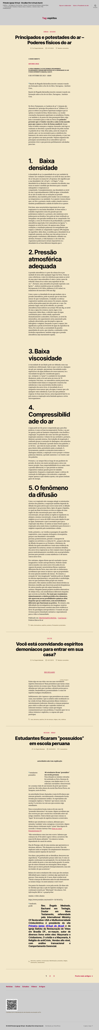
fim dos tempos (49, 719)
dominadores (37, 625)
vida (59, 719)
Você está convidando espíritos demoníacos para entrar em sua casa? (49, 649)
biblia (32, 625)
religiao (56, 719)
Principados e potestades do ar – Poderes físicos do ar (49, 39)
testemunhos (41, 962)
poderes (49, 625)
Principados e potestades (59, 625)
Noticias (47, 732)
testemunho (34, 962)
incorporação (45, 960)
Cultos (49, 638)
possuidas (60, 960)
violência (63, 719)
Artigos (42, 987)
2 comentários (63, 749)
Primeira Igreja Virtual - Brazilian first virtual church (23, 3)
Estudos (53, 31)
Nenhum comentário (63, 48)
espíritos (44, 625)
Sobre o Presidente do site (81, 5)
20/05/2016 (52, 749)
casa (32, 719)
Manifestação (53, 960)
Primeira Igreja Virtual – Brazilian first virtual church (27, 1026)
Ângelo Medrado (38, 48)
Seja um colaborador (65, 5)
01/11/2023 (50, 48)
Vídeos (53, 732)
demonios (36, 719)
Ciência (45, 31)
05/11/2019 (50, 660)
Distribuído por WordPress (52, 1026)
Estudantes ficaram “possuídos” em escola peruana (49, 740)
